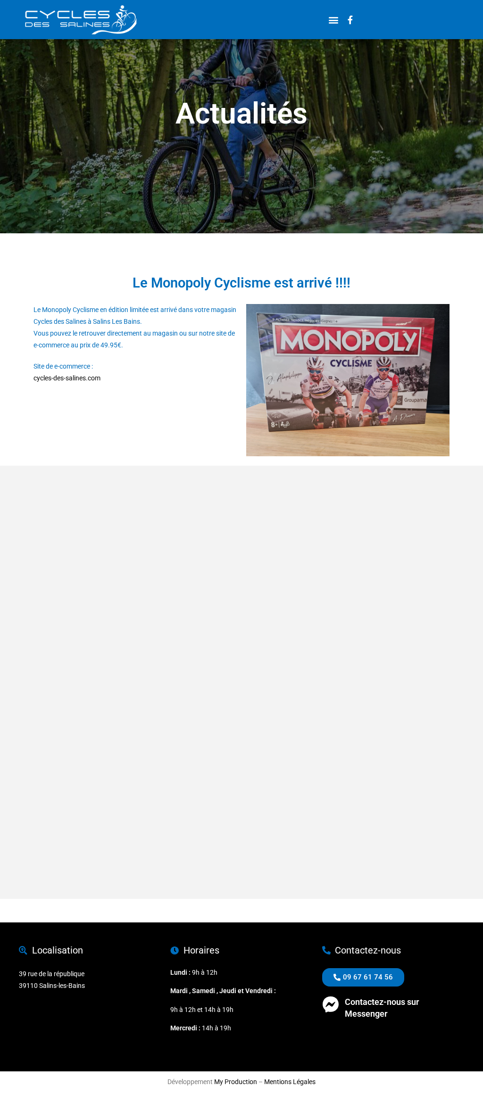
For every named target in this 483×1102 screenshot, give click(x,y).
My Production (235, 1082)
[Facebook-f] (350, 20)
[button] (333, 19)
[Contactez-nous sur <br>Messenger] (330, 1004)
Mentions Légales (290, 1082)
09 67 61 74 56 (344, 1036)
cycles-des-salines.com (66, 378)
